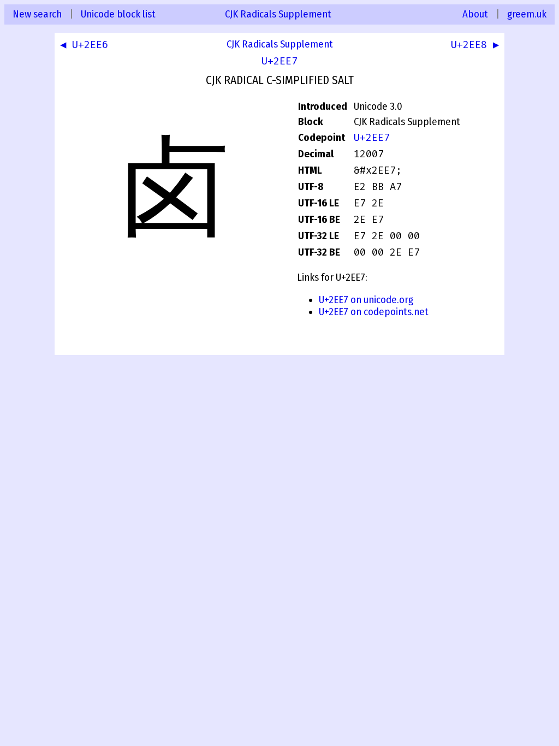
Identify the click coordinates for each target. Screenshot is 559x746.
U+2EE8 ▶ (475, 44)
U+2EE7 (279, 61)
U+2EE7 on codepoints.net (374, 312)
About (475, 14)
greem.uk (526, 14)
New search (37, 14)
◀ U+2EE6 (84, 44)
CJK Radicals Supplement (278, 14)
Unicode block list (118, 14)
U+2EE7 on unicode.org (366, 300)
